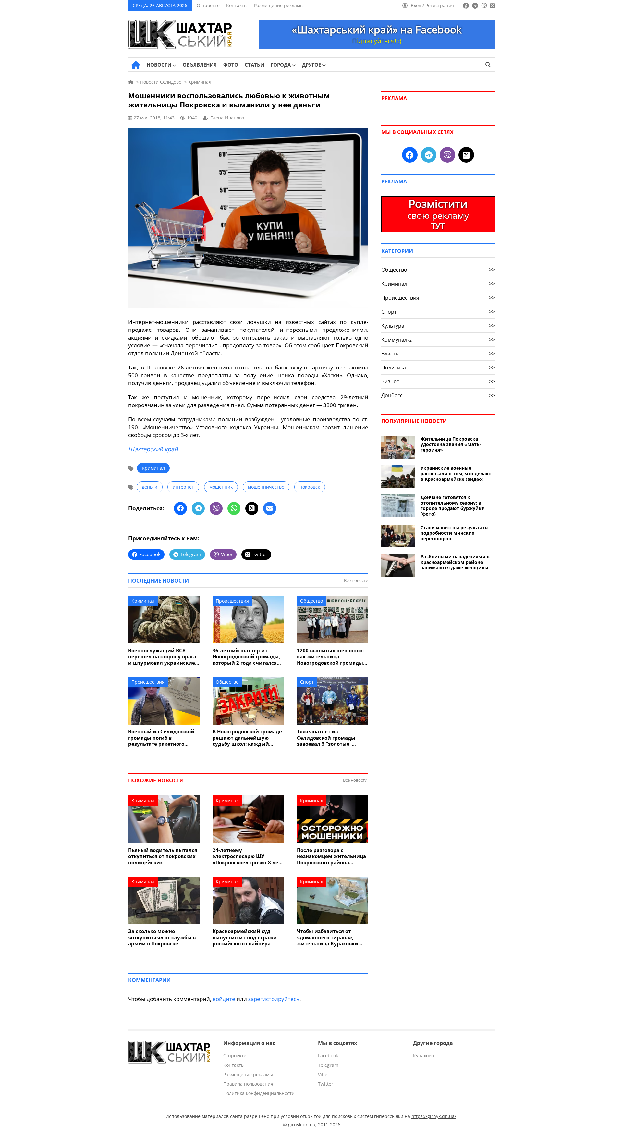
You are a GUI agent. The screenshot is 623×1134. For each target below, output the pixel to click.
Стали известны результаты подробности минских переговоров (455, 533)
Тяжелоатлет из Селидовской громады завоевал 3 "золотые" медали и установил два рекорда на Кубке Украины (332, 738)
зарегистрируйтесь (273, 999)
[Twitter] (251, 508)
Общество (311, 601)
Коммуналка (438, 339)
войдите (224, 999)
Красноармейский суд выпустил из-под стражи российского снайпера (245, 937)
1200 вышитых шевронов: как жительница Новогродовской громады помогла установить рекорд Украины (330, 656)
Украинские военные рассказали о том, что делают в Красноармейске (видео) (456, 473)
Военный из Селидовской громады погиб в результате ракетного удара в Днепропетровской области (163, 738)
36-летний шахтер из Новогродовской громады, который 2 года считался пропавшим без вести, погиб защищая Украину (246, 656)
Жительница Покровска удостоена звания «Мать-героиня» (451, 444)
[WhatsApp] (233, 508)
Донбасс (438, 395)
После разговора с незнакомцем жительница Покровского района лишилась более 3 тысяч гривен (331, 856)
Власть (438, 353)
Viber (323, 1074)
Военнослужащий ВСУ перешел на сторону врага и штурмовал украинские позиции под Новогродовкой (162, 656)
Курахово (423, 1056)
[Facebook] (180, 508)
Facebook (328, 1056)
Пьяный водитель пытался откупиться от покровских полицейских (162, 856)
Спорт (307, 682)
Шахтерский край (153, 449)
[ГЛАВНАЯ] (135, 65)
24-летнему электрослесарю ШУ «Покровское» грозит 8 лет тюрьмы (247, 856)
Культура (438, 325)
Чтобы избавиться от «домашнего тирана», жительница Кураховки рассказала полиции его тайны (328, 937)
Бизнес (438, 381)
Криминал (153, 468)
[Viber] (216, 508)
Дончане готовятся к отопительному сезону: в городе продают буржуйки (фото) (453, 505)
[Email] (269, 508)
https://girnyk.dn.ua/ (433, 1116)
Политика (438, 367)
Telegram (328, 1065)
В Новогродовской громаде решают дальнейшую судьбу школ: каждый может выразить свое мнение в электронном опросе (247, 738)
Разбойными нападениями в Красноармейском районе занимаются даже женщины (455, 562)
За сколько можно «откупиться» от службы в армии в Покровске (162, 937)
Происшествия (232, 601)
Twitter (325, 1084)
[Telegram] (198, 508)
